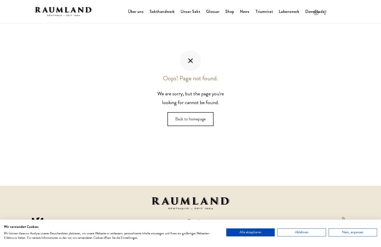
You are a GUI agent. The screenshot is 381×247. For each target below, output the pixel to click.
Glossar (212, 11)
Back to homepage (190, 119)
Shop (229, 11)
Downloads (314, 11)
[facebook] (325, 11)
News (244, 11)
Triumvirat (264, 11)
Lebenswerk (289, 11)
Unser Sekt (190, 11)
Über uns (136, 11)
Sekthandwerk (162, 11)
